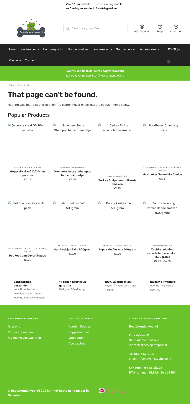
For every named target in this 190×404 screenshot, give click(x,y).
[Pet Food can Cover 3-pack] (27, 222)
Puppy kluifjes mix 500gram (117, 249)
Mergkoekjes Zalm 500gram (72, 249)
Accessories (150, 167)
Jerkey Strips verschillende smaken (117, 182)
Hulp (160, 31)
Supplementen (78, 332)
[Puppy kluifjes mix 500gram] (117, 220)
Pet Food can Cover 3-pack (27, 255)
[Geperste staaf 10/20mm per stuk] (27, 142)
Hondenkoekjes (117, 176)
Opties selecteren (117, 196)
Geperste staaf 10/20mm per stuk (27, 173)
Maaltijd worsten (170, 167)
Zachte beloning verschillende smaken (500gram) (162, 253)
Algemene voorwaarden (24, 338)
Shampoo (64, 167)
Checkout (176, 31)
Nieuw (37, 167)
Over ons (14, 326)
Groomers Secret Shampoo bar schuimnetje (72, 173)
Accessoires (76, 343)
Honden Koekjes (79, 326)
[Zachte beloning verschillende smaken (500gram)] (162, 220)
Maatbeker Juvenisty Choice (162, 174)
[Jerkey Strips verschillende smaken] (117, 147)
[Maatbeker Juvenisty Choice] (162, 142)
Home (11, 85)
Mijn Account (142, 31)
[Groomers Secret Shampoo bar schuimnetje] (72, 142)
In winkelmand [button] (27, 196)
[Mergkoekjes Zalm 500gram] (72, 220)
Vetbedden (76, 338)
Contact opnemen (20, 332)
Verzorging (78, 167)
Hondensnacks (23, 167)
